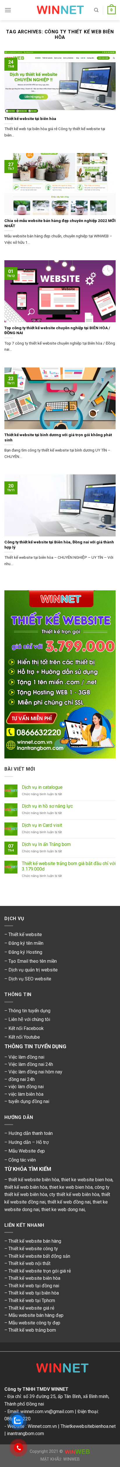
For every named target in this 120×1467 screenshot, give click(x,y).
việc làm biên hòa (25, 1094)
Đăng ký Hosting (25, 952)
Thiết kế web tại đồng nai (33, 1285)
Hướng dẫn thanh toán (30, 1133)
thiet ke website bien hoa (86, 1179)
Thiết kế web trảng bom (32, 1330)
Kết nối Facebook (26, 1028)
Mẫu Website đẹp (26, 1151)
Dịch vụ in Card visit (42, 825)
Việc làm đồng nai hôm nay (35, 1072)
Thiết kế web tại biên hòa (33, 1293)
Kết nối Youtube (24, 1037)
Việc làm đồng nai (26, 1057)
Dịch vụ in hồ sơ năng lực (47, 806)
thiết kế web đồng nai (69, 1202)
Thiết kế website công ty (33, 1248)
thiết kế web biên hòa (25, 1187)
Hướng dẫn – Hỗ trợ (28, 1142)
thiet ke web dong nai (63, 1209)
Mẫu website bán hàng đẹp (35, 1315)
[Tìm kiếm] (96, 10)
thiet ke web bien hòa (71, 1187)
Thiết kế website (25, 934)
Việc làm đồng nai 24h (30, 1064)
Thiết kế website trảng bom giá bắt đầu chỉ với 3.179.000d (69, 865)
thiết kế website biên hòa (33, 1179)
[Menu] (7, 10)
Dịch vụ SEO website (29, 979)
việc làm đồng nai (26, 1086)
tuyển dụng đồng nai (28, 1101)
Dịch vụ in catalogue (42, 787)
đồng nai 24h (21, 1079)
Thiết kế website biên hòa (34, 1278)
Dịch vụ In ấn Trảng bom (46, 844)
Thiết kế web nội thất (29, 1263)
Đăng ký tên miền (25, 943)
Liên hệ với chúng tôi (29, 1019)
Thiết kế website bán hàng (34, 1241)
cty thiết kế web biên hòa (74, 1194)
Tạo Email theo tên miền (32, 961)
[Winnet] (60, 1369)
